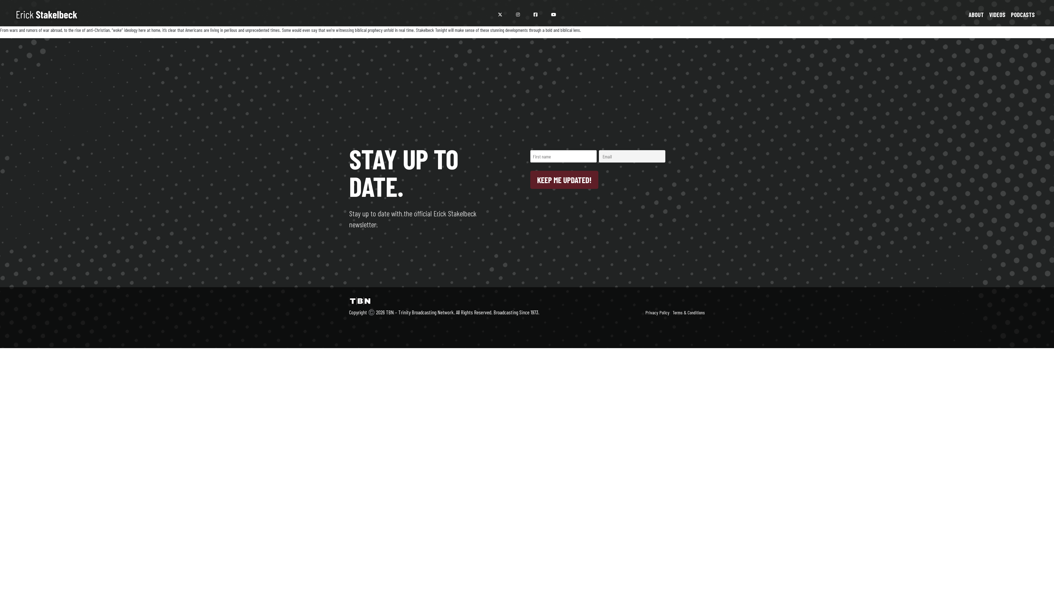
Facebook (535, 14)
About (976, 14)
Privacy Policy (657, 312)
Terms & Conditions (688, 312)
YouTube (553, 14)
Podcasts (1023, 14)
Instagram (518, 14)
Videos (997, 14)
